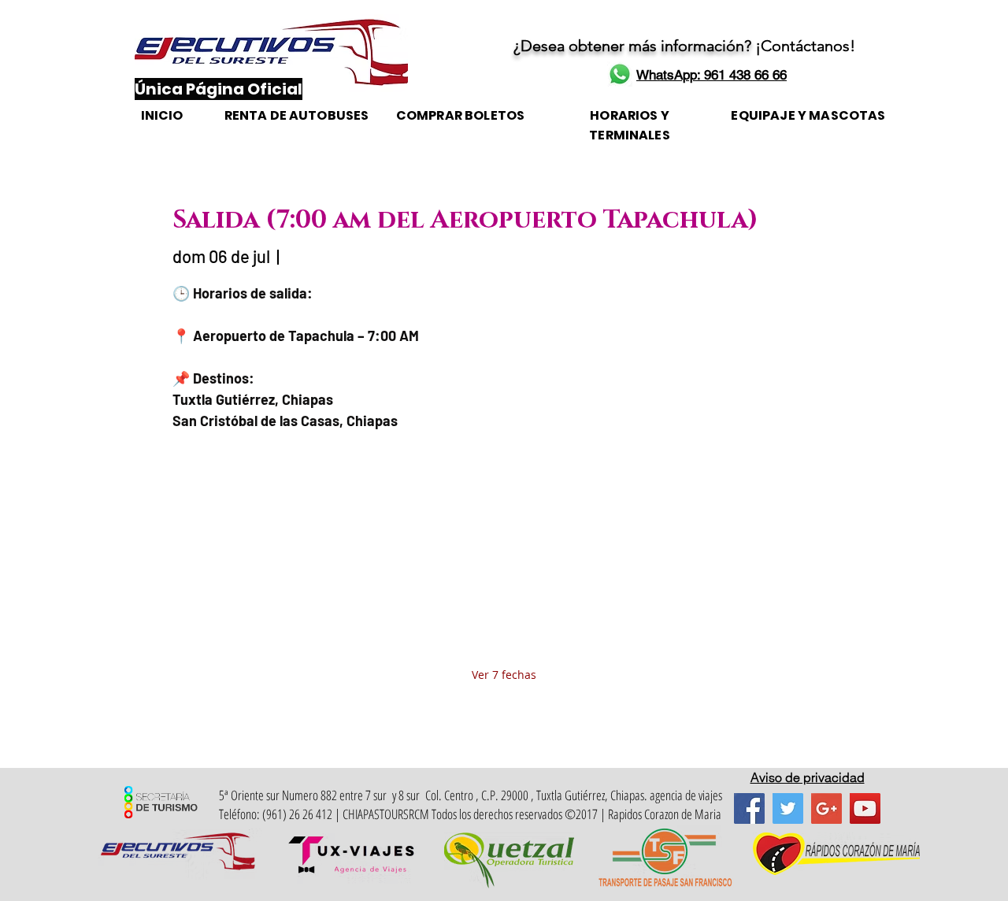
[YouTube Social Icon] (865, 808)
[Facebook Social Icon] (749, 808)
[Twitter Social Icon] (788, 808)
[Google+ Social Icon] (826, 808)
